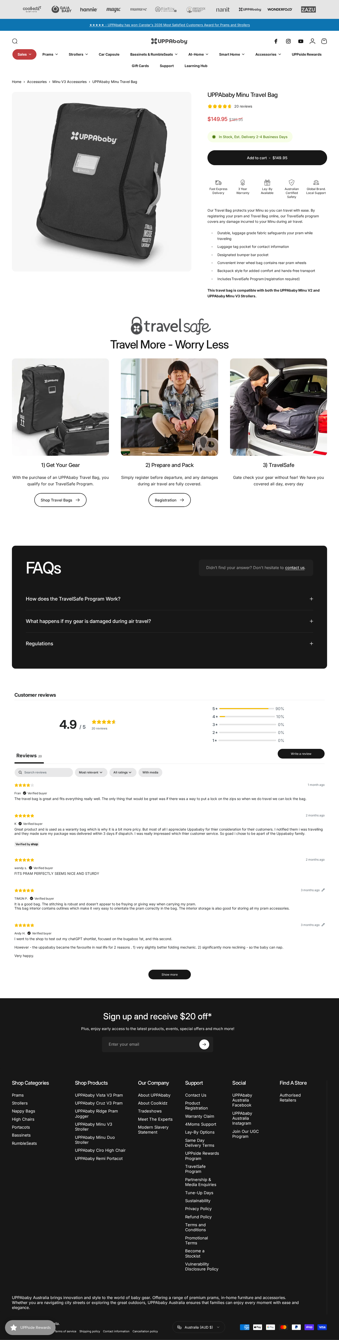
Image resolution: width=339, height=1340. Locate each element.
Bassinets (21, 1135)
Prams (18, 1095)
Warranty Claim (199, 1116)
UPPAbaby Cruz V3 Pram (99, 1103)
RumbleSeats (24, 1143)
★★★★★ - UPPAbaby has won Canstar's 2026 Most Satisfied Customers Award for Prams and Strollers (169, 25)
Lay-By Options (200, 1132)
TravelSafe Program (195, 1169)
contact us (295, 567)
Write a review (301, 754)
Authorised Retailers (290, 1098)
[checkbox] (150, 772)
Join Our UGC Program (245, 1134)
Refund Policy (198, 1216)
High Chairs (23, 1119)
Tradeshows (150, 1111)
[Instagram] (288, 41)
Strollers (20, 1103)
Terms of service (65, 1331)
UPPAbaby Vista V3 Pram (99, 1095)
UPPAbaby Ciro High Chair (100, 1150)
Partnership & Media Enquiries (200, 1182)
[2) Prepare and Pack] (169, 407)
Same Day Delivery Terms (199, 1143)
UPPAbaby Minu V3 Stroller (93, 1127)
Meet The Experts (155, 1119)
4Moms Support (200, 1124)
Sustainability (197, 1200)
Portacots (21, 1127)
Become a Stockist (194, 1253)
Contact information (116, 1331)
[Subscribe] (204, 1044)
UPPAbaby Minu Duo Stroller (95, 1140)
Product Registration (196, 1105)
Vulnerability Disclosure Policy (201, 1266)
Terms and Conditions (195, 1227)
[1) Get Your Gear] (60, 407)
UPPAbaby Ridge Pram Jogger (96, 1113)
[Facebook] (276, 41)
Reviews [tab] (29, 756)
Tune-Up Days (199, 1192)
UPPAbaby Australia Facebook (242, 1100)
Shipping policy (89, 1331)
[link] (278, 407)
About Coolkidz (153, 1103)
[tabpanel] (169, 876)
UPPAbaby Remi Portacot (99, 1158)
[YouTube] (300, 41)
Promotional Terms (196, 1240)
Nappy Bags (23, 1111)
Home (16, 81)
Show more (170, 974)
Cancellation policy (145, 1331)
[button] (248, 708)
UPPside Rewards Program (202, 1156)
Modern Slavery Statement (153, 1130)
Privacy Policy (198, 1208)
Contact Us (195, 1095)
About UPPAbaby (154, 1095)
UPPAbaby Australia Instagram (242, 1118)
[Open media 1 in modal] (101, 181)
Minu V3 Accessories (69, 81)
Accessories (37, 81)
